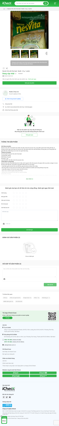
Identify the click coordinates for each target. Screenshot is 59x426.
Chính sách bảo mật (7, 363)
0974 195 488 (8, 342)
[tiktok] (7, 397)
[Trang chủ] (7, 3)
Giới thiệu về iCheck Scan (9, 351)
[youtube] (10, 397)
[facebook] (3, 397)
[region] (29, 30)
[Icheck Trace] (15, 376)
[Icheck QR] (43, 373)
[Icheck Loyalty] (43, 376)
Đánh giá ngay (32, 79)
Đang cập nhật (8, 104)
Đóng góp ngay (29, 134)
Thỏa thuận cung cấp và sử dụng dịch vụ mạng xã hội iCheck (19, 365)
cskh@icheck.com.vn (10, 345)
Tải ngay (7, 317)
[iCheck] (15, 373)
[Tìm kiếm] (45, 3)
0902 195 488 (8, 339)
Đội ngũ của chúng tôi (8, 354)
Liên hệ (4, 361)
